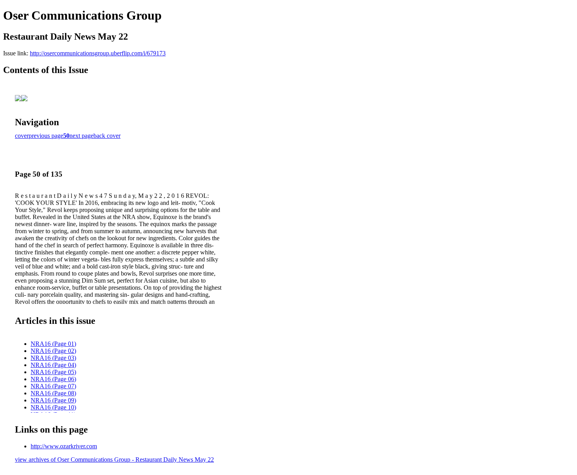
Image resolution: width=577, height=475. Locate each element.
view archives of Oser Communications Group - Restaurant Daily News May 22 (114, 459)
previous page (46, 135)
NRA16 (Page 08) (53, 393)
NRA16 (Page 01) (53, 343)
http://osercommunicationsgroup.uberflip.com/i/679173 (98, 53)
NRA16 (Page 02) (53, 350)
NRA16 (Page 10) (53, 407)
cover (22, 135)
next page (81, 135)
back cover (107, 135)
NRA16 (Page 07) (53, 386)
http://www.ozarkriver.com (64, 446)
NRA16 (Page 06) (53, 379)
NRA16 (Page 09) (53, 400)
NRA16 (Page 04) (53, 365)
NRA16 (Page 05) (53, 372)
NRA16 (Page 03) (53, 357)
